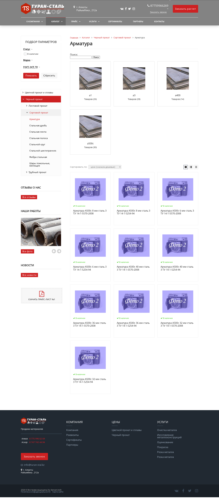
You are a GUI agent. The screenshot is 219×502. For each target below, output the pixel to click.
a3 (134, 95)
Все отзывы (29, 197)
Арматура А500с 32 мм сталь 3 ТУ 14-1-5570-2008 (177, 324)
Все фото (27, 251)
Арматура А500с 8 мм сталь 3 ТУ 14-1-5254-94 (133, 212)
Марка (26, 60)
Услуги (93, 21)
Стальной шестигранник (42, 150)
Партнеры (138, 21)
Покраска (162, 447)
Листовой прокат (38, 105)
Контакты (159, 21)
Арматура (34, 119)
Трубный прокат (37, 172)
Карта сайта (57, 491)
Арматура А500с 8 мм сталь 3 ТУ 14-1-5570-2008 (90, 212)
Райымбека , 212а (86, 10)
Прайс (74, 21)
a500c (90, 143)
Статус (26, 49)
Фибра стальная (38, 156)
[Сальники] (41, 232)
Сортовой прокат (38, 112)
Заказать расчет (185, 8)
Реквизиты (72, 435)
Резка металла (165, 452)
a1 (90, 95)
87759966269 (159, 6)
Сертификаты (115, 21)
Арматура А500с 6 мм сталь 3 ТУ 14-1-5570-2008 (177, 212)
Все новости (29, 275)
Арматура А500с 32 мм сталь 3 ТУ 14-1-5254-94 (89, 381)
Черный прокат (34, 99)
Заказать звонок (158, 12)
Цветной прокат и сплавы (39, 92)
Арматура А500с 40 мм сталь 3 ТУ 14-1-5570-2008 (133, 268)
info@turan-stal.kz (34, 464)
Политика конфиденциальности (36, 491)
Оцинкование (165, 442)
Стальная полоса (38, 138)
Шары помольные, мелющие (39, 164)
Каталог (55, 21)
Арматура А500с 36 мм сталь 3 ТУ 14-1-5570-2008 (89, 324)
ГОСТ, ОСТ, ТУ (30, 67)
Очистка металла (167, 430)
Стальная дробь (38, 125)
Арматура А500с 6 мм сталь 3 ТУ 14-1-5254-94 (90, 268)
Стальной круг (37, 144)
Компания (72, 430)
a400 (177, 95)
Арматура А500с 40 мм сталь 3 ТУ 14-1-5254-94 (177, 268)
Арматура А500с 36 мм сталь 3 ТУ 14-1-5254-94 (133, 324)
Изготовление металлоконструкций (169, 436)
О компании (33, 21)
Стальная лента (37, 131)
